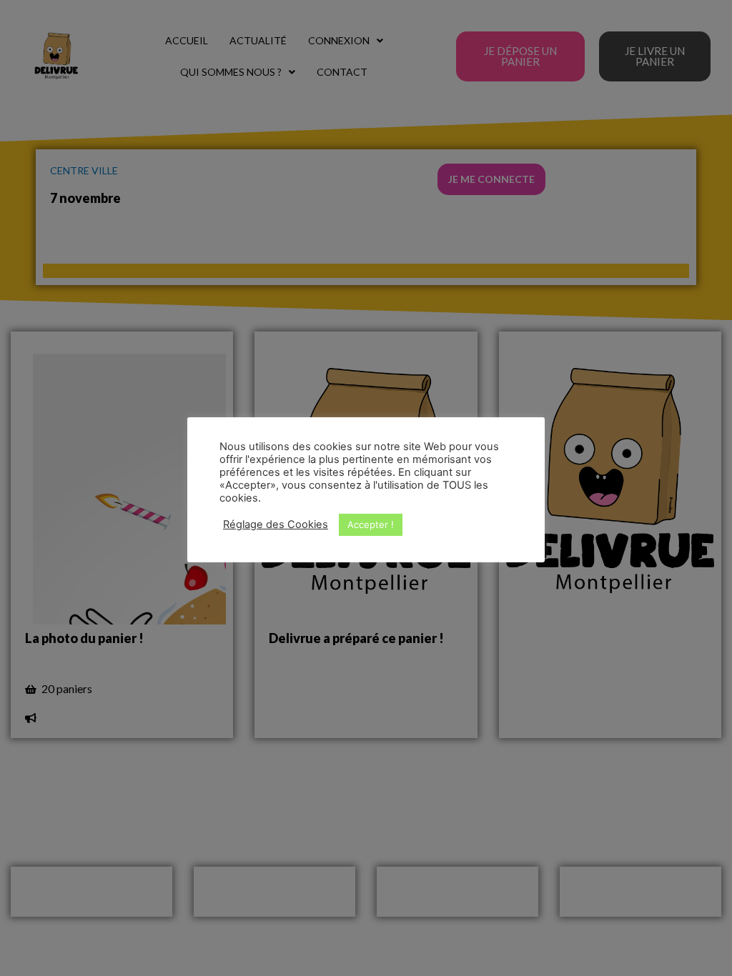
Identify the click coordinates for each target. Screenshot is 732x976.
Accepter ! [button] (370, 524)
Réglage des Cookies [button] (275, 524)
